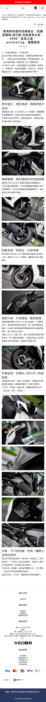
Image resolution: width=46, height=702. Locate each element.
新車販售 (23, 613)
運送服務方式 (23, 658)
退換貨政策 (23, 662)
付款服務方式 (23, 660)
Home (4, 15)
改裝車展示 (20, 15)
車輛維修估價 (23, 615)
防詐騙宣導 (23, 664)
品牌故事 (23, 599)
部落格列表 (11, 15)
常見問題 (23, 656)
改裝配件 (23, 611)
